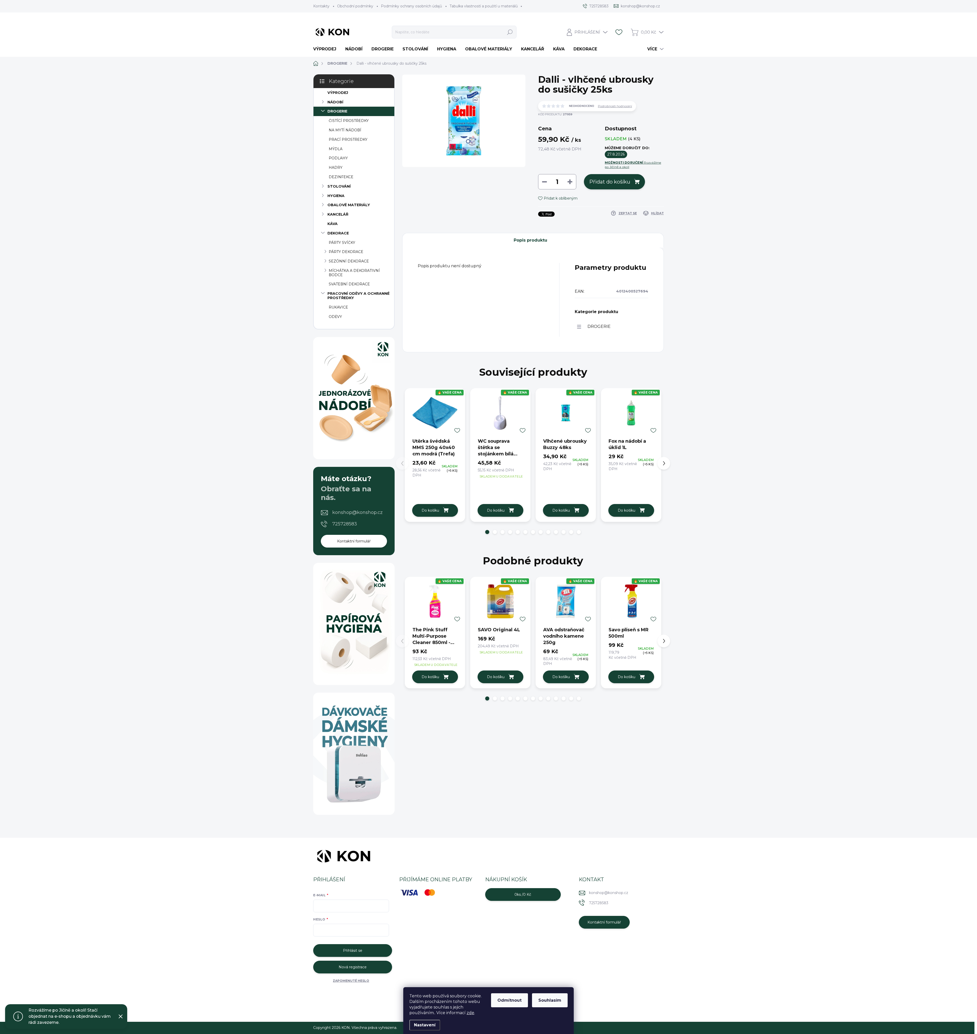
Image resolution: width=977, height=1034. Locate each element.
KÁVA (332, 223)
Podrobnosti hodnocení (615, 106)
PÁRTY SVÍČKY (342, 242)
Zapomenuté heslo (351, 981)
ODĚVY (335, 316)
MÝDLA (335, 149)
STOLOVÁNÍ (339, 186)
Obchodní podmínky (355, 6)
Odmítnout (509, 1000)
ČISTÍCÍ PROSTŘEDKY (349, 120)
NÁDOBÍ (335, 102)
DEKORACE (338, 233)
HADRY (335, 167)
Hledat (510, 32)
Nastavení (425, 1025)
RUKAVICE (338, 307)
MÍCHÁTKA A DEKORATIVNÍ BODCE (354, 272)
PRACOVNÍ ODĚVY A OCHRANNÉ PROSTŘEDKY (358, 295)
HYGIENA (335, 195)
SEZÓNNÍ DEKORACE (349, 261)
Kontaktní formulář (354, 541)
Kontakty (321, 6)
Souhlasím (549, 1000)
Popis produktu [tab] (530, 240)
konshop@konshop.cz (357, 512)
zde (470, 1012)
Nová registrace (353, 967)
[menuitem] (326, 49)
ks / (522, 894)
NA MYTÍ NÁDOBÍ (345, 130)
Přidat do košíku (609, 182)
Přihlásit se (352, 950)
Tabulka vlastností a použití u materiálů (484, 6)
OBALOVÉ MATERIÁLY (348, 205)
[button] (487, 532)
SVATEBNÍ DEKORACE (349, 284)
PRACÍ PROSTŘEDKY (348, 139)
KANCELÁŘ (337, 214)
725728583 (344, 524)
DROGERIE (337, 111)
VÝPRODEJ (337, 92)
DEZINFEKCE (341, 177)
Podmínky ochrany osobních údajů (411, 6)
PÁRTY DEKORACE (346, 251)
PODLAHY (338, 158)
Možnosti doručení (633, 165)
